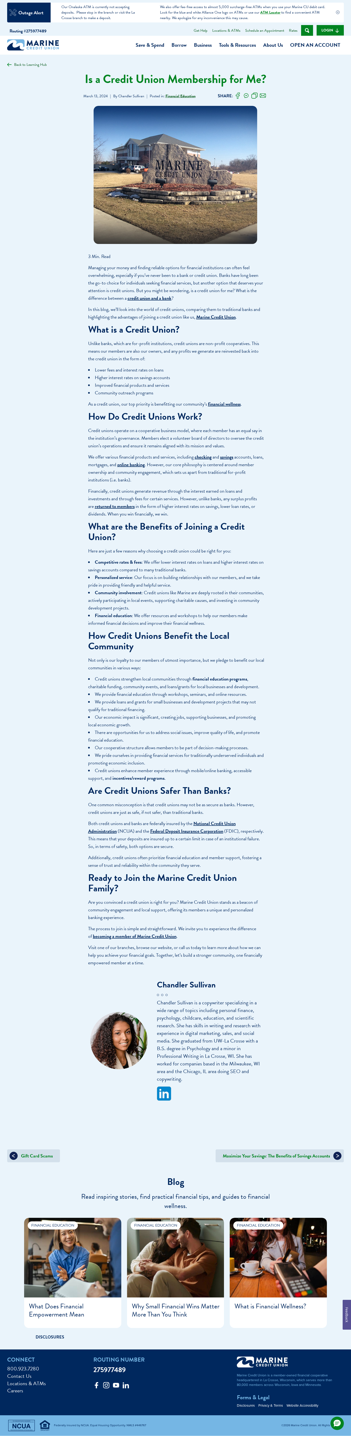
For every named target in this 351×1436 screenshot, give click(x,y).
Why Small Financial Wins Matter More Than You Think (175, 1310)
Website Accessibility (302, 1405)
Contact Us (19, 1376)
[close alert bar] (337, 12)
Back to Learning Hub (30, 64)
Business (203, 45)
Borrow (179, 45)
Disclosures (246, 1405)
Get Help (200, 30)
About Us (273, 45)
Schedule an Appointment (264, 30)
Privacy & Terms (270, 1405)
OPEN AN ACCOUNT (315, 45)
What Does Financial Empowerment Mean (56, 1310)
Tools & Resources (237, 45)
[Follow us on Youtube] (116, 1386)
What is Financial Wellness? (270, 1306)
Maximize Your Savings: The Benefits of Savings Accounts (277, 1155)
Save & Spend (150, 45)
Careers (15, 1391)
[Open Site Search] (307, 30)
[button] (337, 1423)
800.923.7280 (23, 1369)
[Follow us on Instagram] (106, 1386)
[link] (237, 96)
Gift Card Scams (36, 1155)
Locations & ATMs (226, 30)
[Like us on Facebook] (96, 1386)
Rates (293, 30)
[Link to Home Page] (35, 45)
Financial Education (180, 96)
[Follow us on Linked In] (126, 1386)
